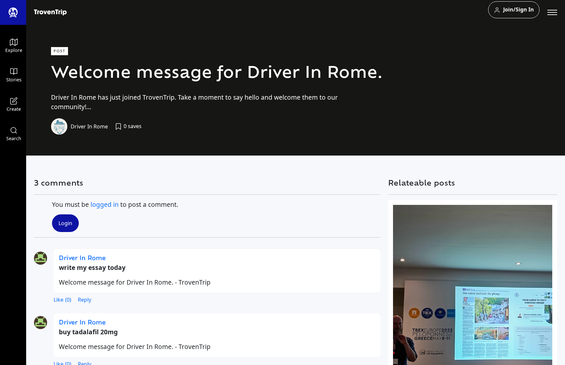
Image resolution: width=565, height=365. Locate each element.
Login (65, 223)
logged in (105, 204)
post (59, 50)
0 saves (132, 126)
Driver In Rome (89, 126)
